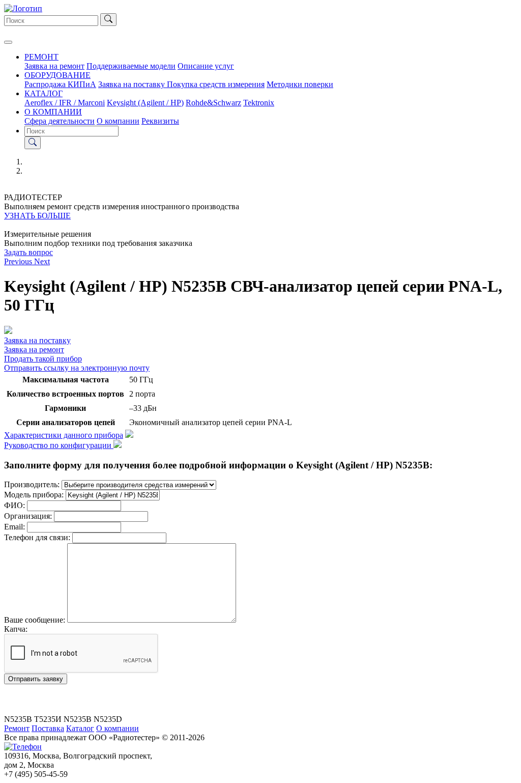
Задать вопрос (28, 252)
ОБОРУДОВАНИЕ (57, 75)
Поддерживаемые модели (131, 66)
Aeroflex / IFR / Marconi (64, 102)
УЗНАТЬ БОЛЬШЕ (37, 215)
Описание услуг (206, 66)
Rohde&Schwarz (213, 102)
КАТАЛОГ (43, 93)
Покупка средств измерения (216, 84)
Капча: (15, 629)
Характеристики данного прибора (63, 435)
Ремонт (17, 728)
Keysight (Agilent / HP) (145, 102)
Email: (14, 526)
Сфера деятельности (59, 121)
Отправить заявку (35, 679)
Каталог (80, 728)
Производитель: (32, 484)
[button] (19, 261)
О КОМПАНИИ (53, 111)
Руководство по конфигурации (58, 445)
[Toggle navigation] (8, 42)
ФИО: (14, 505)
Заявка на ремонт (54, 66)
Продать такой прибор (43, 358)
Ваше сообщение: (34, 620)
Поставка (48, 728)
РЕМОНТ (41, 56)
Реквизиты (160, 121)
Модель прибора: (34, 494)
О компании (118, 121)
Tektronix (258, 102)
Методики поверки (300, 84)
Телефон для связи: (37, 537)
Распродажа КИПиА (60, 84)
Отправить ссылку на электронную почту (77, 367)
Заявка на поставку (132, 84)
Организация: (28, 516)
